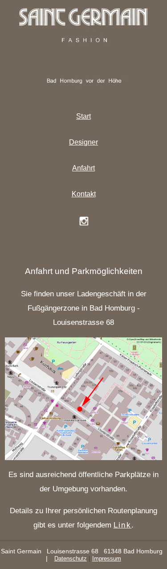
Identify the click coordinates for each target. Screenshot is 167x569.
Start (83, 116)
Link (123, 525)
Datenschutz (70, 558)
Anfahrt (83, 168)
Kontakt (84, 194)
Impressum (106, 558)
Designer (83, 142)
